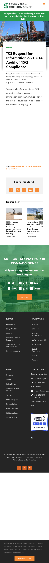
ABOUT (10, 369)
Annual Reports (12, 400)
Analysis (35, 324)
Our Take (35, 329)
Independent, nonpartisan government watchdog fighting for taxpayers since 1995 (25, 16)
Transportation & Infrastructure (13, 345)
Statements (36, 344)
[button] (8, 222)
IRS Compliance (12, 413)
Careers (9, 379)
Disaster (9, 333)
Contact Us (38, 457)
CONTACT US (37, 369)
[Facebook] (11, 190)
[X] (17, 190)
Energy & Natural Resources (15, 74)
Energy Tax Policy (34, 77)
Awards (9, 395)
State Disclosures (13, 408)
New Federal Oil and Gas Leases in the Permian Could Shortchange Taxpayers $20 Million (35, 228)
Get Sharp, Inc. (31, 460)
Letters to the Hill (39, 340)
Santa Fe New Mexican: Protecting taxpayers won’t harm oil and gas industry (13, 228)
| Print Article (28, 83)
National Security (13, 351)
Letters (14, 169)
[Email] (37, 190)
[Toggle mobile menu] (44, 3)
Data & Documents (19, 80)
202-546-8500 (39, 382)
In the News (11, 384)
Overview (10, 375)
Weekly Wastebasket (37, 334)
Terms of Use (11, 417)
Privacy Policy (11, 404)
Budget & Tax (11, 329)
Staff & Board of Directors (12, 389)
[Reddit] (24, 190)
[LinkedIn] (30, 190)
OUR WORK (38, 319)
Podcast (35, 356)
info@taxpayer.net (41, 378)
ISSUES (9, 319)
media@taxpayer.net (41, 391)
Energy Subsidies (22, 77)
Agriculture (10, 324)
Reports (35, 360)
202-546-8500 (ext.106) (39, 396)
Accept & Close (24, 558)
